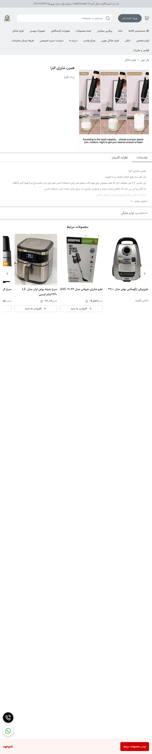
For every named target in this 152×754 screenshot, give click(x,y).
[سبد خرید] (147, 18)
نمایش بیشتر (141, 201)
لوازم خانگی (130, 60)
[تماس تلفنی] (8, 717)
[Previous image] (84, 107)
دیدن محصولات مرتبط (134, 747)
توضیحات (142, 157)
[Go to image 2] (111, 145)
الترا (66, 77)
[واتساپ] (8, 731)
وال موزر (145, 60)
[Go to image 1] (115, 145)
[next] (7, 273)
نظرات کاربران (120, 157)
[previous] (144, 273)
